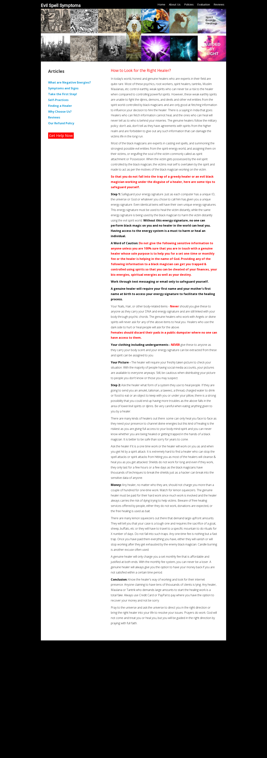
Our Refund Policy (61, 123)
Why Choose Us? (60, 112)
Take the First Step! (62, 94)
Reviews (219, 4)
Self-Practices (58, 100)
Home (161, 4)
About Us (175, 4)
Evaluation (203, 4)
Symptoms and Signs (63, 88)
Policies (189, 4)
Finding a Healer (60, 106)
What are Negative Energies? (69, 82)
